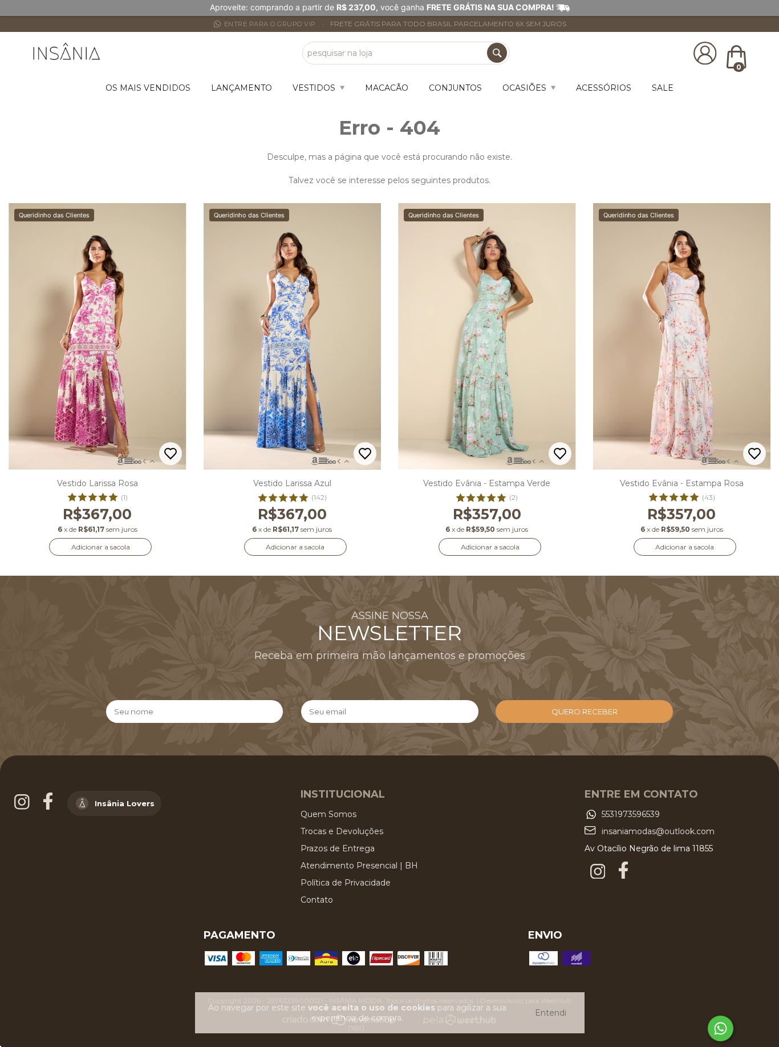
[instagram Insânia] (23, 807)
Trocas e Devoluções (342, 831)
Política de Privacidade (346, 883)
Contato (317, 900)
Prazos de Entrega (338, 848)
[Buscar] (497, 53)
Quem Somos (328, 814)
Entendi (550, 1013)
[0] (736, 56)
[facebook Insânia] (49, 807)
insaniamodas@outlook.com (658, 831)
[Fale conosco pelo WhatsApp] (720, 1028)
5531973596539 (631, 814)
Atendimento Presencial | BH (359, 865)
